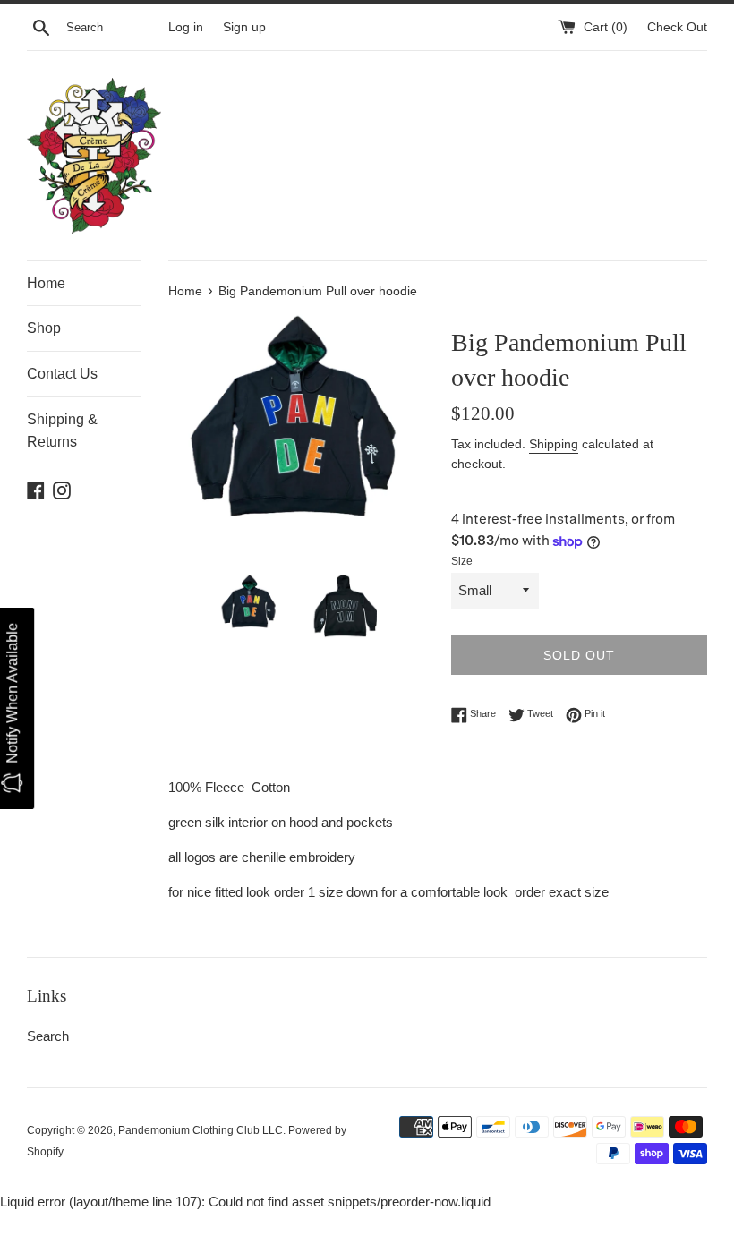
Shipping (553, 444)
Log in (185, 27)
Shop (44, 328)
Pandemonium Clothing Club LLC (200, 1130)
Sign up (244, 27)
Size (462, 561)
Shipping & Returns (62, 431)
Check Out (677, 27)
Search (48, 1036)
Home (46, 283)
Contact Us (62, 373)
